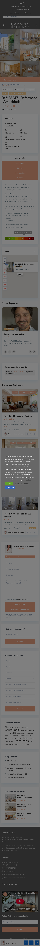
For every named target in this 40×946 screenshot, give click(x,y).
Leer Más (28, 480)
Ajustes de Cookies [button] (22, 484)
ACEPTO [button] (9, 484)
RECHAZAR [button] (10, 488)
